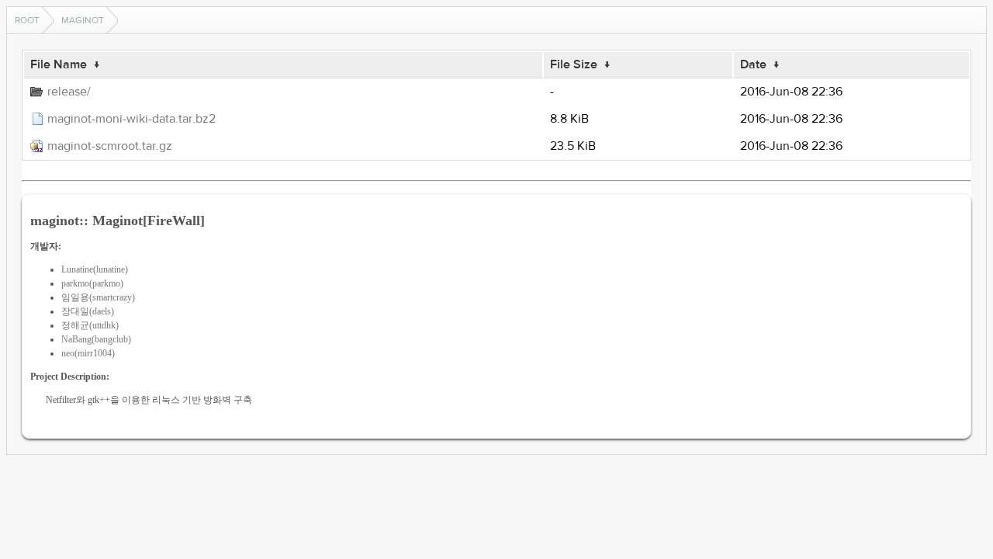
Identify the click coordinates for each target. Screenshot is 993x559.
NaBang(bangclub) (96, 339)
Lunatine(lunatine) (94, 269)
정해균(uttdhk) (90, 325)
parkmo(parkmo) (92, 283)
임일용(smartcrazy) (98, 297)
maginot (82, 20)
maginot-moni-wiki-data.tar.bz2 (131, 119)
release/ (69, 91)
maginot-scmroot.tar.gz (109, 146)
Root (27, 20)
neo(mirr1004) (88, 353)
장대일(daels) (87, 311)
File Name (58, 64)
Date (753, 64)
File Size (573, 64)
